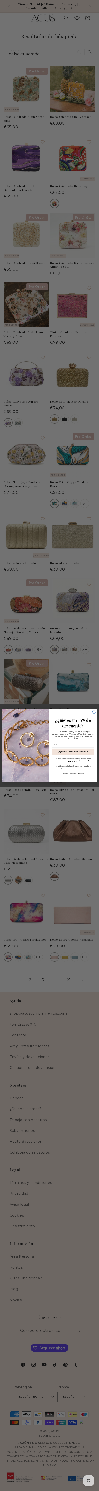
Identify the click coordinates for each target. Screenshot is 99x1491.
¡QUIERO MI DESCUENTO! (73, 751)
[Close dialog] (94, 711)
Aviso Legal (81, 773)
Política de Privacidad (69, 773)
